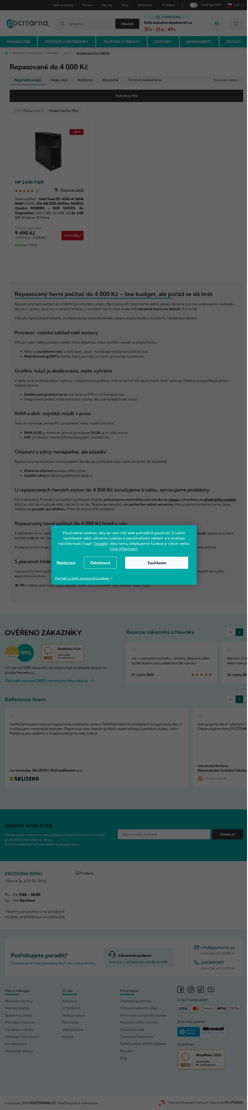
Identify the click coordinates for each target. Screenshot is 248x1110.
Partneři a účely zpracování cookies (80, 578)
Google (98, 543)
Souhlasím (155, 562)
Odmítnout (98, 562)
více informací (121, 548)
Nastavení (64, 562)
